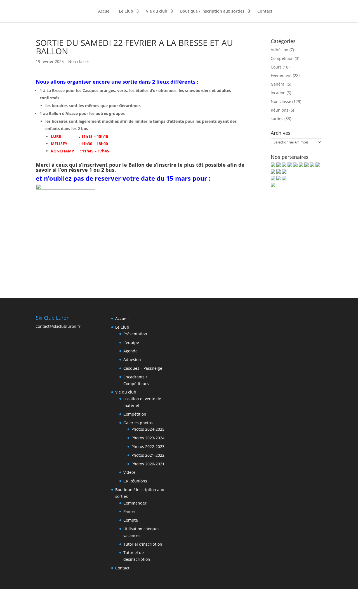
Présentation (135, 333)
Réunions (279, 110)
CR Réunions (135, 481)
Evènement (281, 75)
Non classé (78, 61)
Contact (264, 11)
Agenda (130, 351)
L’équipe (131, 342)
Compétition (282, 58)
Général (278, 84)
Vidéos (129, 472)
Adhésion (279, 49)
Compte (130, 520)
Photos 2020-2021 (147, 464)
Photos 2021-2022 (147, 455)
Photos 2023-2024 (147, 437)
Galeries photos (138, 422)
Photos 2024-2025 (147, 429)
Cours (276, 67)
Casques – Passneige (142, 368)
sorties (277, 118)
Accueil (105, 11)
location (278, 92)
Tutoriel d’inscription (142, 544)
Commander (135, 503)
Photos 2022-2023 (147, 446)
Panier (129, 511)
